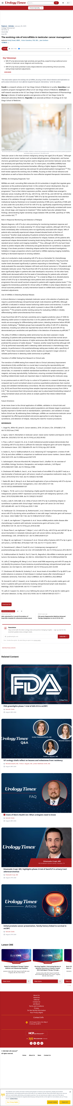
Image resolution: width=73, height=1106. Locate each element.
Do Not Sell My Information (36, 1010)
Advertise (36, 997)
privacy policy (37, 640)
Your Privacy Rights (36, 1012)
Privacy (36, 1008)
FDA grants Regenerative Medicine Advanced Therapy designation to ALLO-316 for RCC (15, 617)
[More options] (70, 49)
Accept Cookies (52, 1102)
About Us (36, 995)
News (39, 1055)
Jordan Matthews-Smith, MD (41, 763)
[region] (36, 1097)
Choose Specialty (35, 8)
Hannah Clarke (10, 709)
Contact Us (36, 1002)
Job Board (36, 1004)
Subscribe (63, 636)
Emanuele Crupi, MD (12, 875)
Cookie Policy (14, 1098)
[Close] (70, 1092)
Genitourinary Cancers (9, 648)
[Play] (9, 48)
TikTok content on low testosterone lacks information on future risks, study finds (50, 617)
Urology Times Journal (8, 28)
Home (24, 1055)
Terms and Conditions (36, 1006)
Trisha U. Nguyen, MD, (26, 763)
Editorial (36, 1000)
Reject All (65, 1102)
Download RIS (6, 604)
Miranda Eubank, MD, (12, 763)
